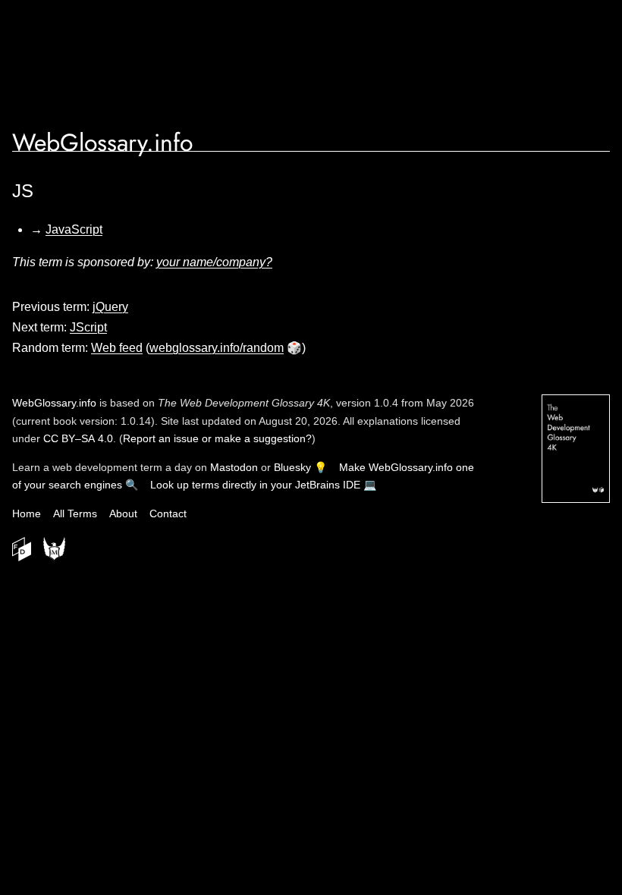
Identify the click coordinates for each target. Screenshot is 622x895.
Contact (168, 513)
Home (26, 513)
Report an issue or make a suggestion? (217, 438)
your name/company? (214, 262)
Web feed (117, 347)
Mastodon (234, 467)
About (123, 513)
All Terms (75, 513)
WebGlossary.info (102, 142)
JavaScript (74, 229)
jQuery (110, 306)
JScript (88, 327)
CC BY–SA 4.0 (78, 438)
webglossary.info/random (216, 347)
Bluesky (292, 467)
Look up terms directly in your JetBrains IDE (255, 485)
